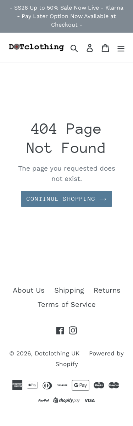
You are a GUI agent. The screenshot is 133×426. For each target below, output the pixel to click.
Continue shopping (61, 198)
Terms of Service (67, 304)
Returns (107, 290)
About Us (29, 290)
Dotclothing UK (57, 353)
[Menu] (121, 47)
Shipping (69, 290)
